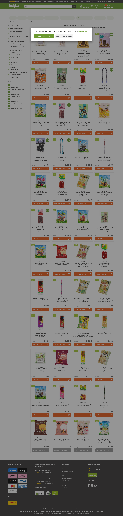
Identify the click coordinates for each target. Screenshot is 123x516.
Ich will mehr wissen (83, 31)
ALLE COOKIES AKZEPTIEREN (44, 36)
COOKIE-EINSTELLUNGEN (64, 36)
